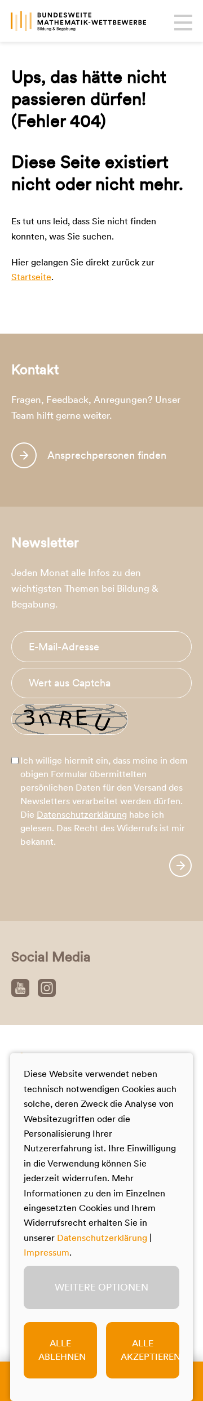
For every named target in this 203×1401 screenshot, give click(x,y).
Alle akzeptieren (150, 1350)
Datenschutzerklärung (82, 814)
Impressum (46, 1252)
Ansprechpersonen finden (106, 455)
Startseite (31, 277)
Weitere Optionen (101, 1287)
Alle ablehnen (62, 1350)
